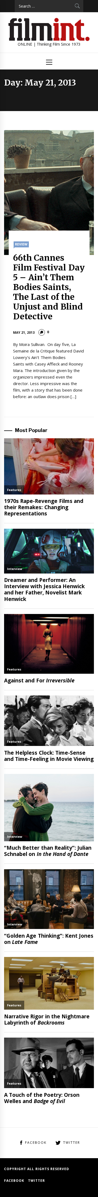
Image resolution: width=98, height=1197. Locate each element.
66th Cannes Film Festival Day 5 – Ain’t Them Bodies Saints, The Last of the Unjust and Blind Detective (49, 287)
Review (21, 244)
